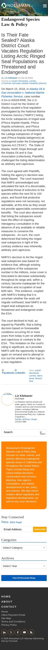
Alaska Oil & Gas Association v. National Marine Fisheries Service (23, 92)
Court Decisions (19, 81)
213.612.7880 (20, 422)
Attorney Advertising (34, 638)
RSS (31, 632)
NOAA (31, 378)
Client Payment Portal (13, 615)
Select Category (13, 547)
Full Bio (18, 419)
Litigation (6, 83)
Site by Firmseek (9, 641)
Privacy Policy (9, 625)
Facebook (18, 632)
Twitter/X (11, 632)
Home (6, 596)
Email (33, 419)
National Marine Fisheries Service (29, 83)
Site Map (6, 618)
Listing (32, 81)
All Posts (26, 419)
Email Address (13, 529)
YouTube (25, 632)
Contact (9, 606)
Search (8, 432)
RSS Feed (15, 522)
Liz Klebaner (11, 78)
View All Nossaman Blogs (24, 578)
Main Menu (45, 5)
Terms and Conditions (13, 621)
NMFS (39, 376)
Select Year (10, 566)
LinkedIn (4, 632)
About (7, 601)
